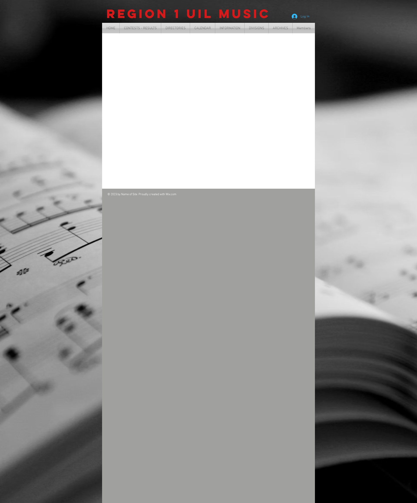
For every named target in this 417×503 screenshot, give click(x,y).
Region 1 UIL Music (188, 13)
